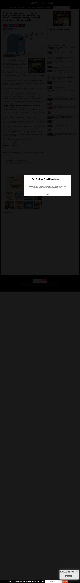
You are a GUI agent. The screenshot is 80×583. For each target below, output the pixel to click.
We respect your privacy (41, 188)
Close (47, 194)
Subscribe (65, 581)
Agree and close (68, 576)
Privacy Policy (67, 573)
